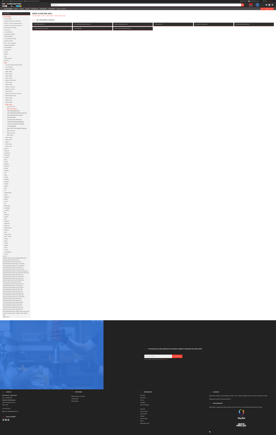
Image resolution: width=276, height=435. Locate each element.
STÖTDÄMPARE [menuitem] (8, 47)
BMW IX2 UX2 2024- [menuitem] (10, 89)
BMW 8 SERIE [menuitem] (9, 102)
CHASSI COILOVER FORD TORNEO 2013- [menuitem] (13, 309)
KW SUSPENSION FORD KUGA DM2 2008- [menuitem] (13, 289)
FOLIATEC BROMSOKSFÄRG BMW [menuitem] (14, 65)
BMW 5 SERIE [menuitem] (9, 82)
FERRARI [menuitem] (6, 170)
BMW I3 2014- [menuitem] (9, 139)
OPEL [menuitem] (5, 219)
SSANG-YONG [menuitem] (7, 234)
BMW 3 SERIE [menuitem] (9, 76)
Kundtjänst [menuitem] (34, 8)
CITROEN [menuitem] (6, 157)
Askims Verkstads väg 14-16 (8, 402)
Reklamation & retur (144, 423)
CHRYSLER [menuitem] (7, 155)
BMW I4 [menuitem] (7, 142)
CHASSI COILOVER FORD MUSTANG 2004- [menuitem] (13, 302)
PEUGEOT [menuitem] (6, 221)
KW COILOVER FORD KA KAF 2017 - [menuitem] (11, 259)
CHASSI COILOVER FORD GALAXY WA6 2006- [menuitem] (14, 296)
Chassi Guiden (143, 413)
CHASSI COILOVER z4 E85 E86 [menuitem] (15, 124)
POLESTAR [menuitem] (6, 223)
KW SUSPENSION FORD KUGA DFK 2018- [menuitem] (13, 291)
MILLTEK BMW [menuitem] (9, 67)
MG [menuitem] (5, 203)
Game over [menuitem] (6, 317)
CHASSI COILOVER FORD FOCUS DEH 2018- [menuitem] (13, 280)
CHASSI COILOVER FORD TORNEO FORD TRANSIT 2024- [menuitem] (15, 314)
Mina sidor (142, 395)
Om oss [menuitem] (27, 8)
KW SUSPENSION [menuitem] (8, 36)
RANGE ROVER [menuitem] (8, 227)
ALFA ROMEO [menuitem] (7, 49)
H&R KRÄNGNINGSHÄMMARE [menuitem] (15, 122)
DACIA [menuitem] (5, 159)
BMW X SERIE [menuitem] (9, 137)
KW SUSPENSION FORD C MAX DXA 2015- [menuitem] (13, 285)
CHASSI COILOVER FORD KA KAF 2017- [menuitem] (12, 261)
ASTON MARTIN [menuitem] (8, 58)
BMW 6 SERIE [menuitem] (9, 84)
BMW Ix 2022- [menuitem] (9, 146)
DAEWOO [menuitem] (6, 164)
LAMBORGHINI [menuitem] (7, 192)
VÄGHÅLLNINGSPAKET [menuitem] (9, 45)
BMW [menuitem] (5, 62)
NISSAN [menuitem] (6, 216)
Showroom (142, 409)
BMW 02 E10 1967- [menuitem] (10, 69)
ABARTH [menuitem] (6, 54)
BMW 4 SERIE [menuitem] (9, 78)
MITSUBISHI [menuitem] (7, 208)
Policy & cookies (144, 418)
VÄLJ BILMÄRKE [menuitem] (8, 8)
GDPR (141, 421)
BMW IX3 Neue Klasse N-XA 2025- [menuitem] (13, 93)
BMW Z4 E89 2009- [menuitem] (11, 130)
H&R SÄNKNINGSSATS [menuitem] (13, 111)
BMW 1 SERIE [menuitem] (9, 71)
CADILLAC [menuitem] (6, 150)
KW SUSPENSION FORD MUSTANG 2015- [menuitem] (13, 306)
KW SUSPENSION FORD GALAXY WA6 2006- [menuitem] (13, 294)
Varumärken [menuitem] (43, 8)
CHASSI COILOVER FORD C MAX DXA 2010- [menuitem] (13, 283)
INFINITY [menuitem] (6, 186)
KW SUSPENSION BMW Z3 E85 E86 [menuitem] (17, 113)
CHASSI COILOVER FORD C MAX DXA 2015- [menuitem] (13, 287)
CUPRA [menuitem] (6, 161)
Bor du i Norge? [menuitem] (61, 8)
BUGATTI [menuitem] (6, 148)
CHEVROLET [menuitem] (7, 153)
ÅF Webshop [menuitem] (51, 8)
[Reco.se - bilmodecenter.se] (257, 5)
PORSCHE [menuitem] (6, 225)
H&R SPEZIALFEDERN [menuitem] (9, 34)
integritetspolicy (164, 359)
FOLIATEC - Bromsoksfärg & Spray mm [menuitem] (13, 25)
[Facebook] (3, 420)
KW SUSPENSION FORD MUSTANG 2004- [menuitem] (13, 304)
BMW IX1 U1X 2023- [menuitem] (10, 87)
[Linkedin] (8, 420)
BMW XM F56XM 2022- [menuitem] (11, 95)
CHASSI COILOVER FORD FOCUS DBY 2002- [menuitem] (13, 269)
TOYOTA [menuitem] (6, 249)
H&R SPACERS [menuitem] (11, 117)
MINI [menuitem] (5, 212)
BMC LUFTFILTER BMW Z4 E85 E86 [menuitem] (16, 128)
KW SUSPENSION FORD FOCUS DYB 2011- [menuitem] (13, 274)
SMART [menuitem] (6, 241)
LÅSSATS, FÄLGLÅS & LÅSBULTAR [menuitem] (12, 21)
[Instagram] (6, 420)
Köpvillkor (142, 416)
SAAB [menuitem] (5, 232)
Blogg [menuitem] (22, 8)
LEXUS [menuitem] (5, 194)
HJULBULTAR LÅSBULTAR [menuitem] (14, 119)
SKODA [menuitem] (6, 238)
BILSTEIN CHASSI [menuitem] (8, 40)
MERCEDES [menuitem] (7, 205)
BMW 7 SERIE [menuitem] (9, 98)
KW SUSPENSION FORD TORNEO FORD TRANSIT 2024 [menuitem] (16, 311)
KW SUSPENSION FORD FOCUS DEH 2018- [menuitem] (13, 278)
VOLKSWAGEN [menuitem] (7, 252)
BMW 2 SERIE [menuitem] (9, 73)
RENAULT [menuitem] (6, 230)
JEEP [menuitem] (5, 188)
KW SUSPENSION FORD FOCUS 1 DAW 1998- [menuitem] (14, 263)
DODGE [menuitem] (6, 168)
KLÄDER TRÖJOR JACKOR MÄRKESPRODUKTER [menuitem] (14, 258)
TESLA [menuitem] (5, 247)
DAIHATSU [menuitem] (6, 166)
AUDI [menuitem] (5, 56)
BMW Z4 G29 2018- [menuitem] (11, 133)
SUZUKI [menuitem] (6, 243)
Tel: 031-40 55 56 (6, 408)
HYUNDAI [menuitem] (6, 181)
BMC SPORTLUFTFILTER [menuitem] (10, 27)
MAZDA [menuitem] (6, 199)
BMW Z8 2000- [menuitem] (10, 135)
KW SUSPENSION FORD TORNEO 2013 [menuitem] (12, 300)
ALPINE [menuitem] (6, 51)
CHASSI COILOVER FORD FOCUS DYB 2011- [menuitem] (13, 276)
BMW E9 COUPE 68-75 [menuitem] (11, 80)
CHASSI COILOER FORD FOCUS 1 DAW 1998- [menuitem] (14, 265)
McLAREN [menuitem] (6, 210)
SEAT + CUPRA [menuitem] (7, 236)
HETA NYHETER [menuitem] (8, 18)
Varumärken (143, 397)
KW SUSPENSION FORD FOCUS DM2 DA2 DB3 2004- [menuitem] (15, 271)
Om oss (142, 400)
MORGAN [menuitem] (6, 214)
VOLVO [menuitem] (6, 254)
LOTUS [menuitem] (6, 201)
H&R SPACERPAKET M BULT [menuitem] (15, 115)
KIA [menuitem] (5, 190)
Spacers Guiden (144, 411)
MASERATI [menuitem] (6, 197)
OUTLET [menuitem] (16, 8)
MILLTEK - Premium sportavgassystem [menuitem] (13, 23)
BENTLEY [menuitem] (6, 60)
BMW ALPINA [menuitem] (9, 100)
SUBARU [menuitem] (6, 245)
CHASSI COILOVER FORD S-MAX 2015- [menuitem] (12, 298)
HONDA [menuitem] (6, 177)
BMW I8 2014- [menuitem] (9, 144)
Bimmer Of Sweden (144, 404)
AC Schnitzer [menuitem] (7, 29)
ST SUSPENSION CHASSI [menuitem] (10, 38)
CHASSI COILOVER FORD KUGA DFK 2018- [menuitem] (13, 293)
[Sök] (242, 5)
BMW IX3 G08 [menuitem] (9, 91)
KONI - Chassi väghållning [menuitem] (10, 43)
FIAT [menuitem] (5, 172)
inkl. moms (269, 1)
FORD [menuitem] (5, 175)
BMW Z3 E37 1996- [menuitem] (11, 106)
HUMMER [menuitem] (6, 179)
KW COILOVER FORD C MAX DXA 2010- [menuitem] (12, 282)
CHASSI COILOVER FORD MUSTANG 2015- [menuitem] (13, 307)
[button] (269, 5)
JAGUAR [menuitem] (6, 183)
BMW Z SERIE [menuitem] (9, 104)
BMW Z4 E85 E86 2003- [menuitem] (12, 108)
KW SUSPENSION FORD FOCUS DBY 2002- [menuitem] (13, 267)
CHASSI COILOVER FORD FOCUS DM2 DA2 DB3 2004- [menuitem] (16, 272)
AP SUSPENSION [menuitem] (8, 32)
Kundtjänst (142, 402)
